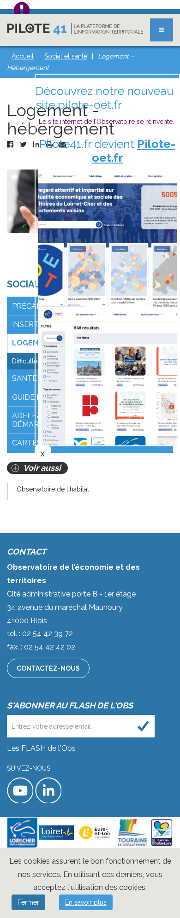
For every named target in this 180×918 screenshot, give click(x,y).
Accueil (23, 56)
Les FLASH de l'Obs (41, 748)
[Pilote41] (75, 29)
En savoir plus (86, 902)
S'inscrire (143, 726)
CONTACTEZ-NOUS (48, 668)
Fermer (28, 902)
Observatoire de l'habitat (53, 489)
